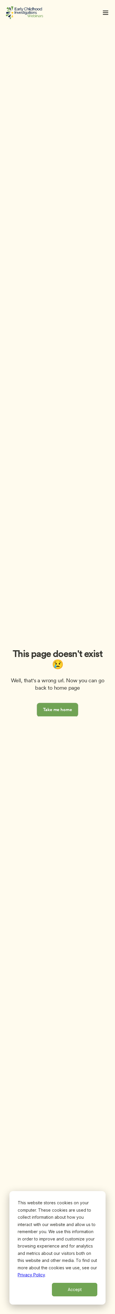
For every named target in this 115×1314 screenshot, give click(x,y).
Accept (75, 1289)
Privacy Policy (31, 1274)
